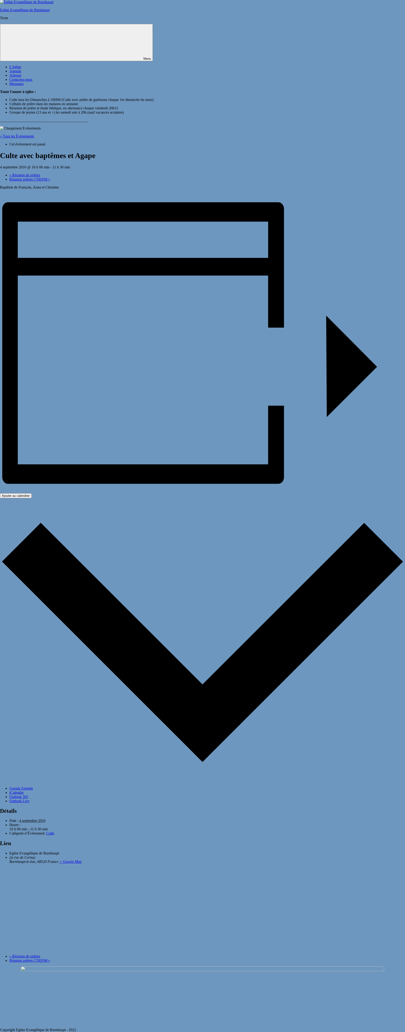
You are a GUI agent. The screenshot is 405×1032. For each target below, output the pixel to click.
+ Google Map (70, 862)
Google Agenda (21, 788)
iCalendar (16, 792)
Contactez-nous (20, 80)
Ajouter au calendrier (16, 495)
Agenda (15, 71)
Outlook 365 (18, 797)
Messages (16, 84)
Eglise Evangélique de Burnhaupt (25, 10)
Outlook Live (19, 801)
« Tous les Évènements (17, 136)
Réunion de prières (24, 175)
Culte (50, 833)
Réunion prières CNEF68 (29, 179)
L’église (15, 67)
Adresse (15, 75)
